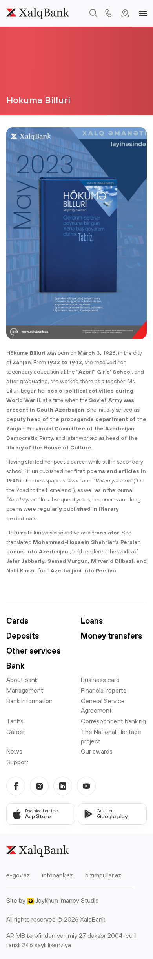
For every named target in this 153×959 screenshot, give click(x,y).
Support (17, 761)
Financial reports (103, 690)
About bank (22, 679)
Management (24, 690)
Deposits (22, 635)
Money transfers (111, 635)
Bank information (29, 700)
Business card (100, 679)
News (14, 751)
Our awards (97, 751)
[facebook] (15, 786)
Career (15, 731)
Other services (33, 650)
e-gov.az (18, 875)
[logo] (37, 13)
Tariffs (15, 720)
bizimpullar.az (103, 875)
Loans (92, 620)
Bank (15, 665)
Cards (17, 620)
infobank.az (57, 875)
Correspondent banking (113, 720)
